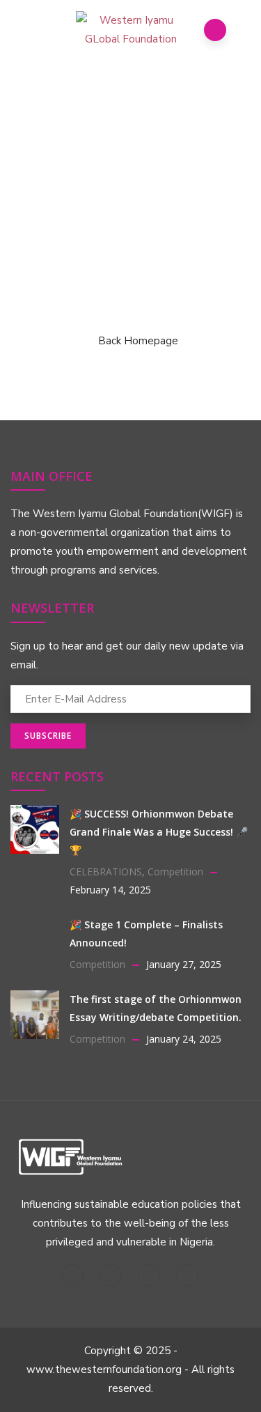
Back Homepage (138, 341)
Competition (175, 871)
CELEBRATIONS (106, 871)
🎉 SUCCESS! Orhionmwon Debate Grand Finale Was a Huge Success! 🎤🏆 (159, 832)
